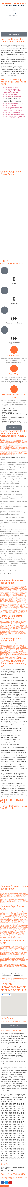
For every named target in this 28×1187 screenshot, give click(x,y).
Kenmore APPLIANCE (14, 4)
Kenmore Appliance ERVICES (11, 1030)
